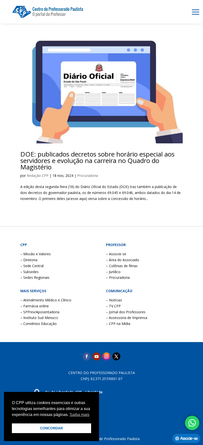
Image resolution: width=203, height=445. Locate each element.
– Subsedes (29, 271)
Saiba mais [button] (79, 415)
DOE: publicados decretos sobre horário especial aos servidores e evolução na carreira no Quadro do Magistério (97, 160)
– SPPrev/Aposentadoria (39, 312)
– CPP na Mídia (118, 323)
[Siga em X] (116, 356)
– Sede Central (32, 265)
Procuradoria (87, 175)
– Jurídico (113, 271)
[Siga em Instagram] (106, 356)
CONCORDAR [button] (51, 428)
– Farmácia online (34, 306)
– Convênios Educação (38, 323)
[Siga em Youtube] (97, 356)
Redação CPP (38, 175)
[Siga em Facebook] (87, 356)
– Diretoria (28, 259)
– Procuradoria (118, 277)
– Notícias (114, 300)
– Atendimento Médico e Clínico (45, 300)
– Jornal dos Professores (126, 312)
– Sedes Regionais (35, 277)
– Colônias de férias (122, 265)
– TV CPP (113, 306)
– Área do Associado (122, 259)
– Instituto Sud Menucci (39, 317)
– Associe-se (116, 254)
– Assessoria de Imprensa (126, 317)
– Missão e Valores (35, 254)
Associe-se (189, 438)
